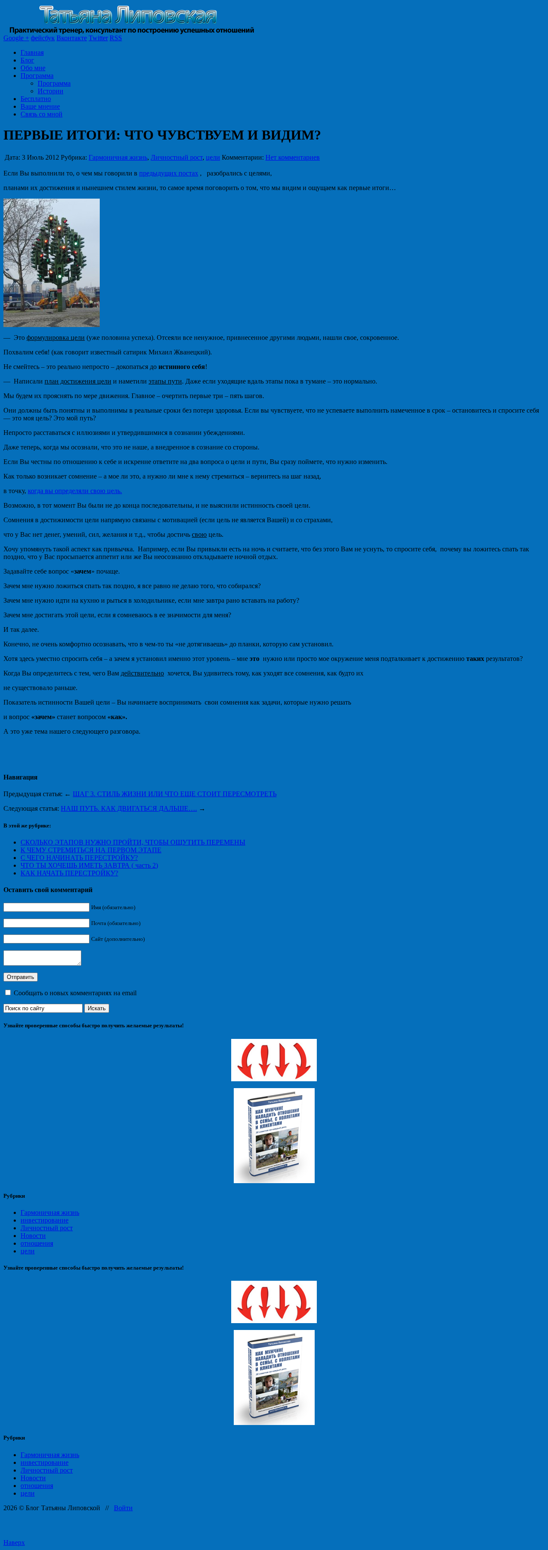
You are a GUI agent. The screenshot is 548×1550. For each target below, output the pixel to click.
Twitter (98, 38)
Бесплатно (36, 98)
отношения (37, 1243)
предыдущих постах (168, 173)
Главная (32, 52)
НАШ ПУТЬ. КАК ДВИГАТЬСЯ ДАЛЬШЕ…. (129, 808)
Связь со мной (42, 114)
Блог (27, 60)
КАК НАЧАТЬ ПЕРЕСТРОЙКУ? (69, 873)
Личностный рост (177, 157)
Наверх (14, 1542)
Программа (37, 75)
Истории (50, 91)
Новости (33, 1235)
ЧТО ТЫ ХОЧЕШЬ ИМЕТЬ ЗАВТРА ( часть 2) (89, 865)
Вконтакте (72, 38)
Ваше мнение (40, 106)
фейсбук (43, 38)
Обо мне (33, 67)
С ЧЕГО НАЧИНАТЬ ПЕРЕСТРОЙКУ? (79, 857)
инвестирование (44, 1220)
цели (213, 157)
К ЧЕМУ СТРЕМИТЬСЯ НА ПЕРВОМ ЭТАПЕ (91, 850)
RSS (116, 38)
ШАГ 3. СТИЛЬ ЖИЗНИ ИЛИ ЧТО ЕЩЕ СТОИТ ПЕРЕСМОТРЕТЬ (175, 793)
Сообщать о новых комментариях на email (75, 993)
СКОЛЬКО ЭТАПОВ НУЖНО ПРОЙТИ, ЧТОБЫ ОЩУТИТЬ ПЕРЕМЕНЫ (133, 842)
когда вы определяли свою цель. (75, 490)
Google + (16, 38)
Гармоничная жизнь (118, 157)
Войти (123, 1507)
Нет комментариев (292, 157)
